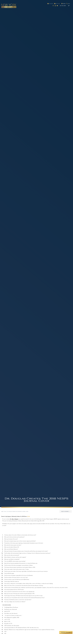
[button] (63, 3)
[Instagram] (55, 5)
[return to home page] (6, 4)
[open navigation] (68, 5)
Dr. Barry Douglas (14, 519)
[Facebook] (53, 5)
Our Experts (8, 516)
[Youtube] (57, 5)
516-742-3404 (63, 5)
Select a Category (65, 511)
